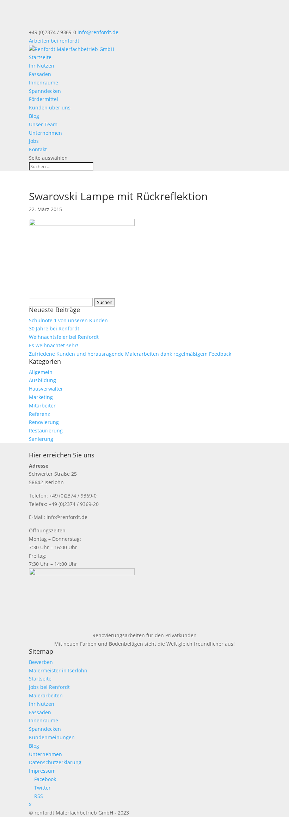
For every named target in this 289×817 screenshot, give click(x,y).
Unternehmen (45, 132)
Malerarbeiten (46, 695)
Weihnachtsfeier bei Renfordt (64, 337)
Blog (34, 116)
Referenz (39, 414)
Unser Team (43, 124)
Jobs (34, 141)
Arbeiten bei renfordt (54, 40)
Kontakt (38, 149)
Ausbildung (42, 380)
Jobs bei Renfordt (49, 687)
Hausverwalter (46, 388)
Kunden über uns (49, 107)
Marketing (41, 397)
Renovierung (44, 422)
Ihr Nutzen (41, 65)
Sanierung (41, 439)
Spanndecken (45, 91)
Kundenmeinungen (52, 737)
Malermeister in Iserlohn (58, 670)
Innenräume (43, 82)
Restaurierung (46, 430)
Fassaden (40, 74)
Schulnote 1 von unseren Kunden (68, 320)
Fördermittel (43, 99)
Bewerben (41, 662)
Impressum (42, 770)
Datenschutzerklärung (55, 762)
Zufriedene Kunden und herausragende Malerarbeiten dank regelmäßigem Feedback (130, 353)
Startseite (40, 57)
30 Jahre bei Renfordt (54, 328)
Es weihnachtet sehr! (53, 345)
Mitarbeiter (42, 405)
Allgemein (41, 372)
